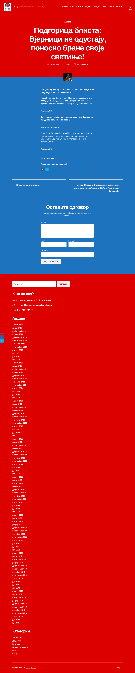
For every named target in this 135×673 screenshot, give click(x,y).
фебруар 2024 (19, 407)
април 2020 (17, 553)
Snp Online (55, 64)
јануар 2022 (17, 486)
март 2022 (17, 480)
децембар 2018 (19, 603)
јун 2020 (16, 546)
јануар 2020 (17, 562)
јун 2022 (16, 470)
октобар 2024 (18, 381)
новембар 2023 (19, 416)
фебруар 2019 (19, 597)
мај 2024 (16, 397)
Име (43, 241)
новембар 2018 (19, 606)
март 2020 (17, 556)
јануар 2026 (17, 334)
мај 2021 (16, 511)
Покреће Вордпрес (31, 668)
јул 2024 (16, 391)
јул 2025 (16, 353)
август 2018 (17, 616)
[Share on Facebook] (43, 169)
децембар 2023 (19, 413)
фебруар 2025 (19, 369)
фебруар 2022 (19, 483)
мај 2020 (16, 549)
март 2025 (17, 365)
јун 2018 (16, 622)
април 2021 (17, 514)
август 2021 (17, 502)
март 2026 (17, 327)
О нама (111, 7)
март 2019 (17, 594)
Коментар (44, 223)
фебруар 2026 (19, 331)
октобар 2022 (18, 457)
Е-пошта (71, 241)
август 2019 (17, 578)
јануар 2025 (17, 372)
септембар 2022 (19, 461)
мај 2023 (16, 435)
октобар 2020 (18, 533)
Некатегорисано (20, 647)
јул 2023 (16, 429)
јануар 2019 (17, 600)
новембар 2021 (19, 492)
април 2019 (17, 591)
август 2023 (17, 426)
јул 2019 (16, 581)
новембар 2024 (19, 378)
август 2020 (17, 540)
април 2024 (17, 400)
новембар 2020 (19, 530)
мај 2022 (16, 473)
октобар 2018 (18, 610)
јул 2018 (16, 619)
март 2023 (17, 441)
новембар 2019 (19, 568)
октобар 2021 (18, 495)
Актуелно (79, 7)
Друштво (88, 7)
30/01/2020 (67, 64)
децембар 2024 (19, 375)
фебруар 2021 (19, 521)
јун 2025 (16, 356)
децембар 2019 (19, 565)
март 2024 (17, 403)
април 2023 (17, 438)
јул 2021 (16, 505)
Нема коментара (82, 64)
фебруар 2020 (19, 559)
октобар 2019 (18, 572)
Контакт (119, 7)
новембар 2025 (19, 340)
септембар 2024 (19, 384)
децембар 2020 (19, 527)
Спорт (104, 7)
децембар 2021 (19, 489)
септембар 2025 (19, 346)
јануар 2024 (17, 410)
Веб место (44, 250)
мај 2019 (16, 587)
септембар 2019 (19, 575)
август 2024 (17, 388)
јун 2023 (16, 432)
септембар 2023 (19, 422)
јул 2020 (16, 543)
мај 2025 (16, 359)
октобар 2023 (18, 419)
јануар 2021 (17, 524)
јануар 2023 (17, 448)
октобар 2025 (18, 343)
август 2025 (17, 350)
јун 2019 (16, 584)
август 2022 (17, 464)
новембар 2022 (19, 454)
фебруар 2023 (19, 445)
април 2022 (17, 476)
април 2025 (17, 362)
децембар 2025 (19, 337)
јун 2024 (16, 394)
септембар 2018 (19, 613)
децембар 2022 (19, 451)
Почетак (65, 7)
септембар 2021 (19, 499)
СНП (72, 7)
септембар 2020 (19, 537)
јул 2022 (16, 467)
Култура (97, 7)
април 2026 (17, 324)
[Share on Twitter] (47, 169)
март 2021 (17, 518)
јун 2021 (16, 508)
